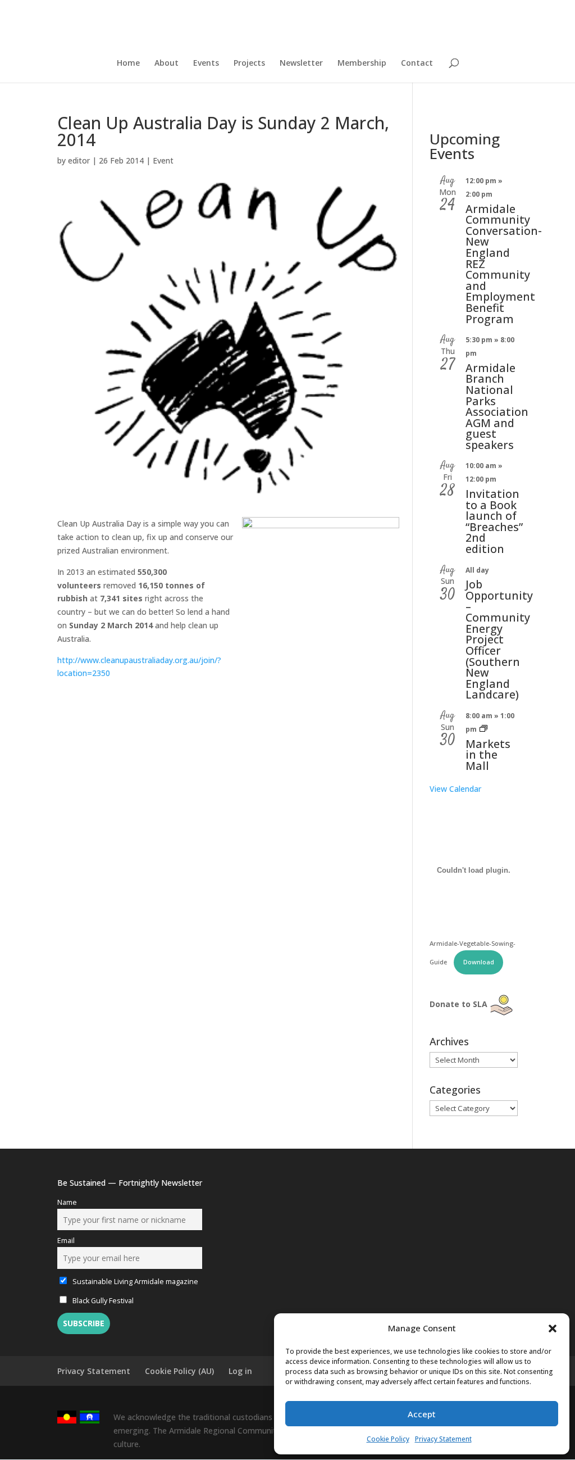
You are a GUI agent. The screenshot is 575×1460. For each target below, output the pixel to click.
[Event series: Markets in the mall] (483, 729)
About (166, 63)
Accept (422, 1414)
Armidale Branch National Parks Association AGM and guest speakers (497, 406)
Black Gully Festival (102, 1300)
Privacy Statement (443, 1439)
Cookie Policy (388, 1439)
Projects (249, 63)
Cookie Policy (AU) (179, 1371)
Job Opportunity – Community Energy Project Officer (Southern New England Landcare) (499, 639)
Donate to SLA (458, 1004)
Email (66, 1240)
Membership (361, 63)
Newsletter (301, 63)
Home (128, 63)
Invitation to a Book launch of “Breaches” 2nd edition (494, 521)
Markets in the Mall (488, 754)
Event (163, 160)
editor (79, 160)
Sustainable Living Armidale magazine (134, 1281)
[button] (552, 1328)
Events (206, 63)
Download (478, 962)
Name (67, 1202)
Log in (240, 1371)
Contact (417, 63)
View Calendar (455, 788)
